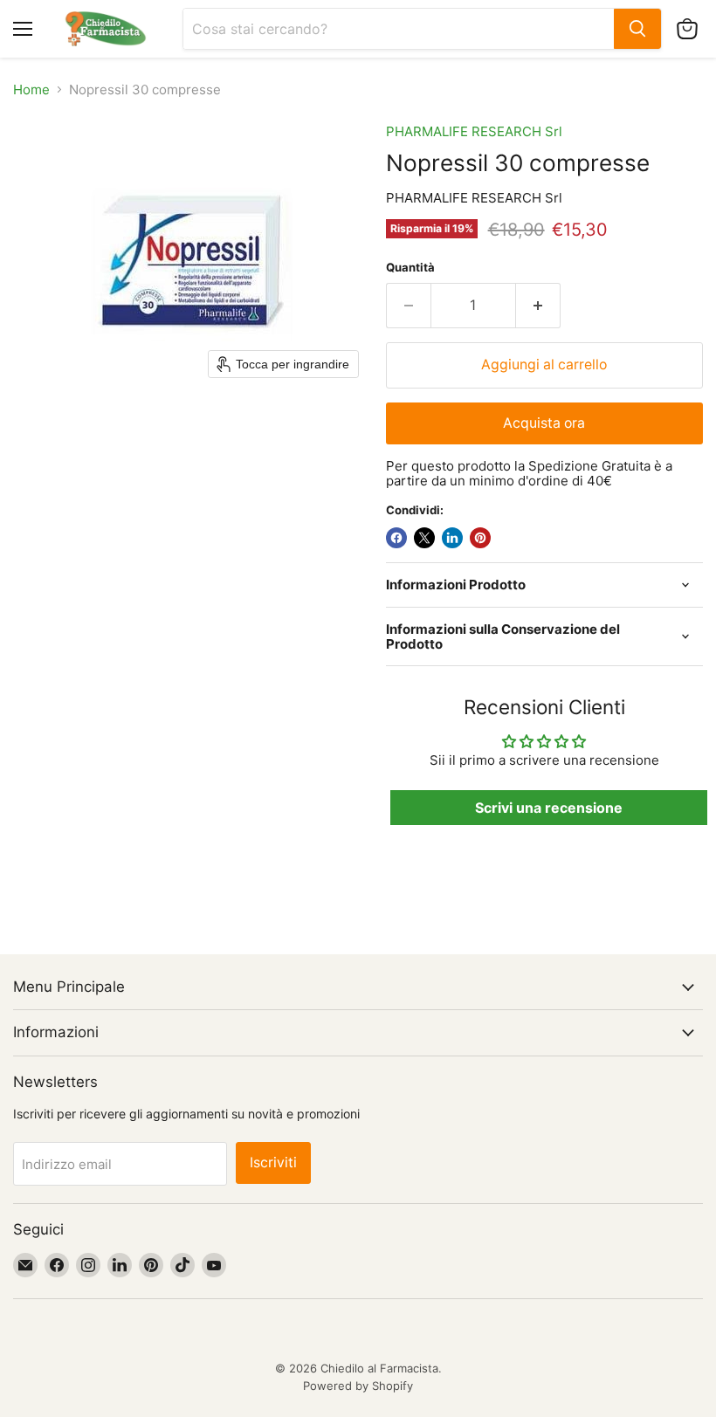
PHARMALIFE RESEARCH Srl (474, 131)
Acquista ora (544, 423)
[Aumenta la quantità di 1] (538, 305)
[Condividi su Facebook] (396, 537)
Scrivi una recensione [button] (549, 807)
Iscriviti (273, 1162)
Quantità (410, 267)
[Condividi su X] (424, 537)
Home (31, 89)
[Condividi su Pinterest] (480, 537)
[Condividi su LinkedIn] (452, 537)
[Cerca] (637, 29)
